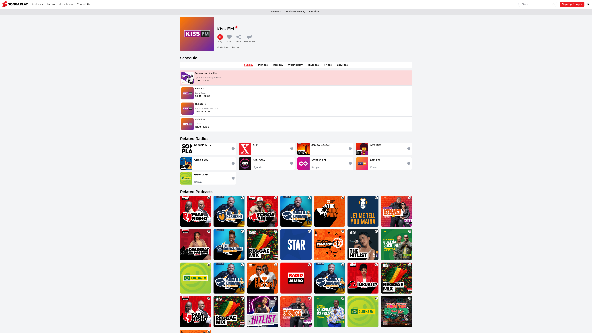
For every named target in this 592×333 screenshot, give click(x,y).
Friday (328, 65)
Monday (263, 65)
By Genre (276, 11)
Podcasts (37, 4)
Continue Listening (295, 11)
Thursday (313, 65)
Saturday (342, 65)
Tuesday (278, 65)
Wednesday (295, 65)
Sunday (248, 65)
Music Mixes (66, 4)
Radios (51, 4)
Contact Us (83, 4)
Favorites (314, 11)
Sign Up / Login (572, 4)
